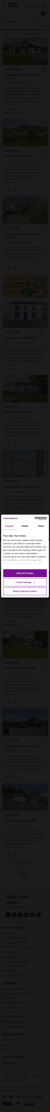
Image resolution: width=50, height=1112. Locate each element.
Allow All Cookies (25, 573)
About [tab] (41, 526)
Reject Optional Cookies (25, 591)
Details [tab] (25, 526)
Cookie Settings (23, 582)
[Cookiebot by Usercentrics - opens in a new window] (35, 518)
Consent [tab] (9, 526)
